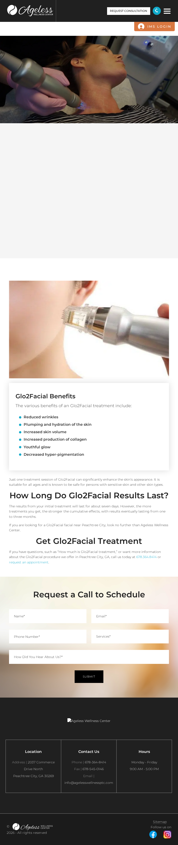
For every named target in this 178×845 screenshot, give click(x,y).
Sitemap (160, 822)
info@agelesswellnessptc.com (88, 779)
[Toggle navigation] (166, 11)
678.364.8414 (146, 557)
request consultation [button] (128, 11)
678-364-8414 (89, 762)
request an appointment (28, 562)
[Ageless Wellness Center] (32, 826)
